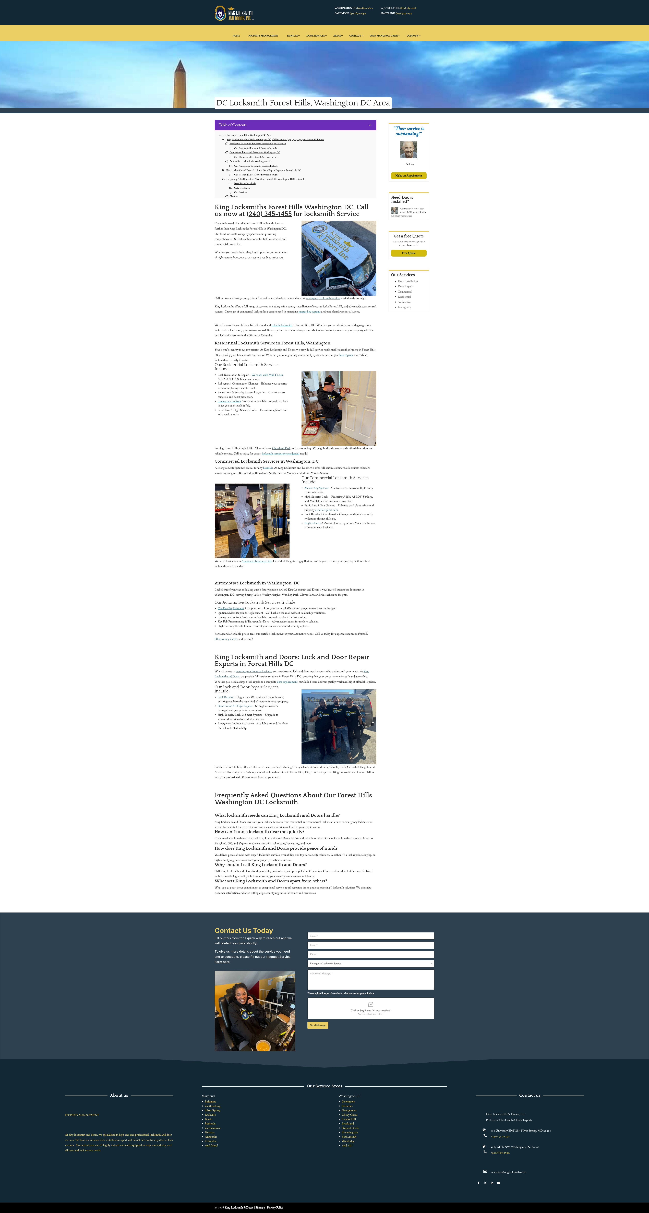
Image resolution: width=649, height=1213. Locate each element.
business (268, 468)
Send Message (318, 1025)
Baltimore (210, 1102)
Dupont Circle (350, 1128)
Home (236, 35)
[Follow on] (505, 1183)
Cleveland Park (281, 448)
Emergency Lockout (229, 401)
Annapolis (211, 1137)
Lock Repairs (225, 697)
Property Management (263, 35)
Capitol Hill (349, 1119)
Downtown (348, 1102)
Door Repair (405, 286)
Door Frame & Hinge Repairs (235, 706)
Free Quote (409, 253)
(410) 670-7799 (358, 13)
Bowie (208, 1119)
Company (412, 35)
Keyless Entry (313, 523)
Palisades (347, 1106)
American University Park (257, 561)
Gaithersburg (212, 1106)
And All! (347, 1146)
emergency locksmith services (323, 298)
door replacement (287, 682)
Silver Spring (212, 1110)
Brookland (348, 1124)
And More (211, 1146)
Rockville (210, 1115)
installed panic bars (326, 510)
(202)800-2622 (365, 8)
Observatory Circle (226, 639)
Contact (355, 35)
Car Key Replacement (231, 608)
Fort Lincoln (349, 1137)
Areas (337, 35)
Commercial (405, 292)
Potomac (210, 1132)
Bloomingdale (350, 1132)
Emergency (404, 307)
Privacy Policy (275, 1208)
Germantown (213, 1128)
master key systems (310, 312)
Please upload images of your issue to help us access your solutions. (341, 993)
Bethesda (210, 1124)
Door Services (315, 35)
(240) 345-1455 (404, 13)
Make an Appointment (408, 176)
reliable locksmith (282, 325)
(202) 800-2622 (500, 1153)
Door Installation (408, 281)
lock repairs (346, 355)
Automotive (404, 302)
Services (292, 35)
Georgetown (349, 1110)
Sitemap (260, 1208)
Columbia (211, 1141)
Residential (404, 297)
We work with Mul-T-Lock (267, 375)
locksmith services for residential (280, 454)
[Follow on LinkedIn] (492, 1183)
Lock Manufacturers (384, 35)
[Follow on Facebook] (478, 1183)
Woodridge (348, 1141)
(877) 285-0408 (408, 8)
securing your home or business (254, 671)
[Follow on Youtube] (498, 1183)
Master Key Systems (316, 488)
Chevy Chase (350, 1115)
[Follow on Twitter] (485, 1183)
